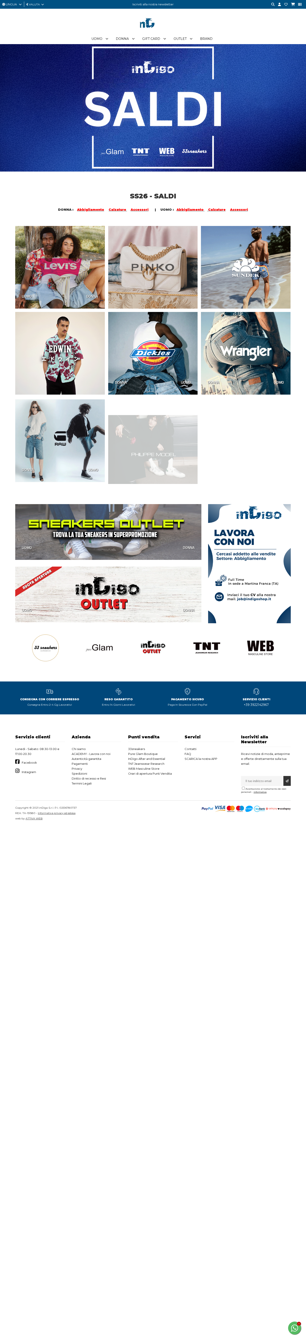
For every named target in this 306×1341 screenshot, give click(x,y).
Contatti (190, 749)
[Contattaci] (284, 4)
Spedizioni (79, 773)
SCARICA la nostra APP (201, 759)
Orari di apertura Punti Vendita (150, 773)
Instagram (29, 772)
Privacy (77, 768)
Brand (206, 39)
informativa (260, 792)
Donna (122, 39)
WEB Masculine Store (143, 768)
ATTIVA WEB (34, 818)
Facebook (29, 762)
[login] (278, 4)
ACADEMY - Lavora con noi (91, 754)
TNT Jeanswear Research (146, 763)
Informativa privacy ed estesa (56, 813)
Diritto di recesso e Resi (89, 778)
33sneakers (136, 749)
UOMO (27, 296)
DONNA (92, 296)
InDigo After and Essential (146, 759)
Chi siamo (79, 749)
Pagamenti (80, 763)
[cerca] (271, 4)
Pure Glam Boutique (143, 754)
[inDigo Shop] (153, 31)
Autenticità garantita (86, 759)
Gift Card (151, 39)
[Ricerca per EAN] (298, 4)
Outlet (180, 39)
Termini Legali (82, 783)
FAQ (188, 754)
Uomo (96, 39)
